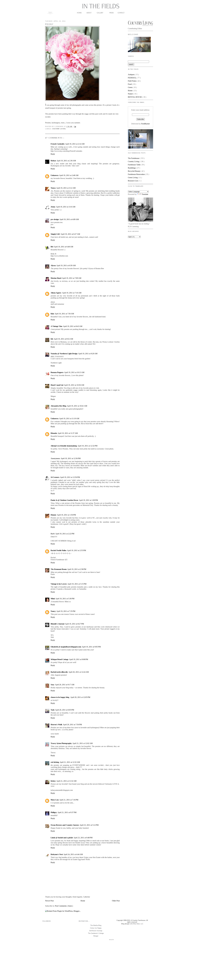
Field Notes (132, 81)
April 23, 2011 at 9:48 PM (83, 838)
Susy (52, 685)
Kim (52, 314)
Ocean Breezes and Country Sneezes (65, 825)
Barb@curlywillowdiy (59, 672)
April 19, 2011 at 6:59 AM (66, 265)
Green (130, 87)
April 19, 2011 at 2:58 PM (76, 569)
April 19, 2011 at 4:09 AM (69, 219)
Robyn (53, 161)
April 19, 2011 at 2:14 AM (74, 144)
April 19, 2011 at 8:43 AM (72, 326)
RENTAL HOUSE (135, 97)
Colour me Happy (96, 928)
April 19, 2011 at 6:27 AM (70, 234)
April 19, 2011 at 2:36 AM (66, 161)
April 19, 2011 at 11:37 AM (68, 433)
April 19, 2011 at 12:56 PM (71, 458)
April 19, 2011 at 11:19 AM (69, 418)
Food (130, 84)
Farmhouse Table (134, 165)
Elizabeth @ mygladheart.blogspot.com (66, 647)
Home (83, 901)
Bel (52, 247)
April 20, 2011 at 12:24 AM (79, 672)
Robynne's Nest (57, 854)
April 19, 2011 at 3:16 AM (65, 207)
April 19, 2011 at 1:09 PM (88, 500)
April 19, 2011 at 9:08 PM (78, 659)
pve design (55, 219)
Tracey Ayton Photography (61, 743)
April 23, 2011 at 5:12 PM (89, 825)
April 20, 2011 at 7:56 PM (72, 725)
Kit (52, 339)
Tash (52, 710)
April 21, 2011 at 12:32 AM (70, 762)
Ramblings (132, 168)
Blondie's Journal (57, 624)
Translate (145, 194)
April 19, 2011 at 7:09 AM (71, 278)
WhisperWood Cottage (59, 659)
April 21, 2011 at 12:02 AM (82, 743)
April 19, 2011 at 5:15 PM (76, 584)
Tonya (53, 188)
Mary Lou (55, 800)
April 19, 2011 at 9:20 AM (87, 354)
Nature (130, 94)
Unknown (54, 175)
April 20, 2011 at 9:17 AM (64, 685)
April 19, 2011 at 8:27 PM (74, 624)
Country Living (59, 129)
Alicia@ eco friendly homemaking (64, 446)
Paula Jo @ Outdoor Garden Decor (64, 500)
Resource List (133, 181)
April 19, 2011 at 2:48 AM (68, 175)
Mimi (53, 599)
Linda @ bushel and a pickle (62, 838)
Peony (49, 24)
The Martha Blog (95, 925)
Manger (95, 936)
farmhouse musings (95, 931)
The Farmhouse (134, 158)
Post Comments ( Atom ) (64, 906)
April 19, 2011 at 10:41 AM (77, 406)
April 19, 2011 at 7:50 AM (64, 314)
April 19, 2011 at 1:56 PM (66, 515)
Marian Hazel (56, 278)
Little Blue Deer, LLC (136, 924)
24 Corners (55, 477)
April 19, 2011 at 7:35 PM (65, 611)
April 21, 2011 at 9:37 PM (67, 812)
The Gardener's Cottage (96, 933)
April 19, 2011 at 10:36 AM (74, 385)
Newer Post (49, 901)
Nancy (53, 611)
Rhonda (54, 433)
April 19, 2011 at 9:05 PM (91, 647)
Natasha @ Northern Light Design (64, 354)
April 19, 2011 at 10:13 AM (74, 372)
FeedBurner (145, 124)
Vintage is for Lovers (59, 584)
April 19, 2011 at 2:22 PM (64, 534)
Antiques (131, 74)
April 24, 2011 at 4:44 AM (73, 854)
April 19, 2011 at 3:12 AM (66, 188)
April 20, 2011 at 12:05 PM (80, 697)
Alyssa (53, 265)
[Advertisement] (139, 251)
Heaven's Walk (56, 725)
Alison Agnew (56, 293)
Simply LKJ (55, 234)
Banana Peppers (57, 372)
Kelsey (53, 781)
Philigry (54, 812)
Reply (53, 154)
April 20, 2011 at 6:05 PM (64, 710)
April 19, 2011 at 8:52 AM (63, 339)
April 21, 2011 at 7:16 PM (68, 800)
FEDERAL (132, 78)
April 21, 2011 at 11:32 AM (66, 781)
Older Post (116, 901)
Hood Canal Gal (57, 385)
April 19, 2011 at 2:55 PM (76, 550)
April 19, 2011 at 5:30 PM (64, 599)
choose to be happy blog (60, 697)
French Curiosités (58, 144)
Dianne (53, 515)
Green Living (133, 177)
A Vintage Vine (56, 326)
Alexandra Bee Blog (58, 406)
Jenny (53, 207)
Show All (111, 939)
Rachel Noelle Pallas (58, 550)
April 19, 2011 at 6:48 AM (63, 247)
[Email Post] (74, 126)
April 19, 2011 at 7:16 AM (71, 293)
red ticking (55, 762)
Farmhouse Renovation (136, 174)
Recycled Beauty (134, 171)
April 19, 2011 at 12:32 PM (87, 446)
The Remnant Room (59, 569)
